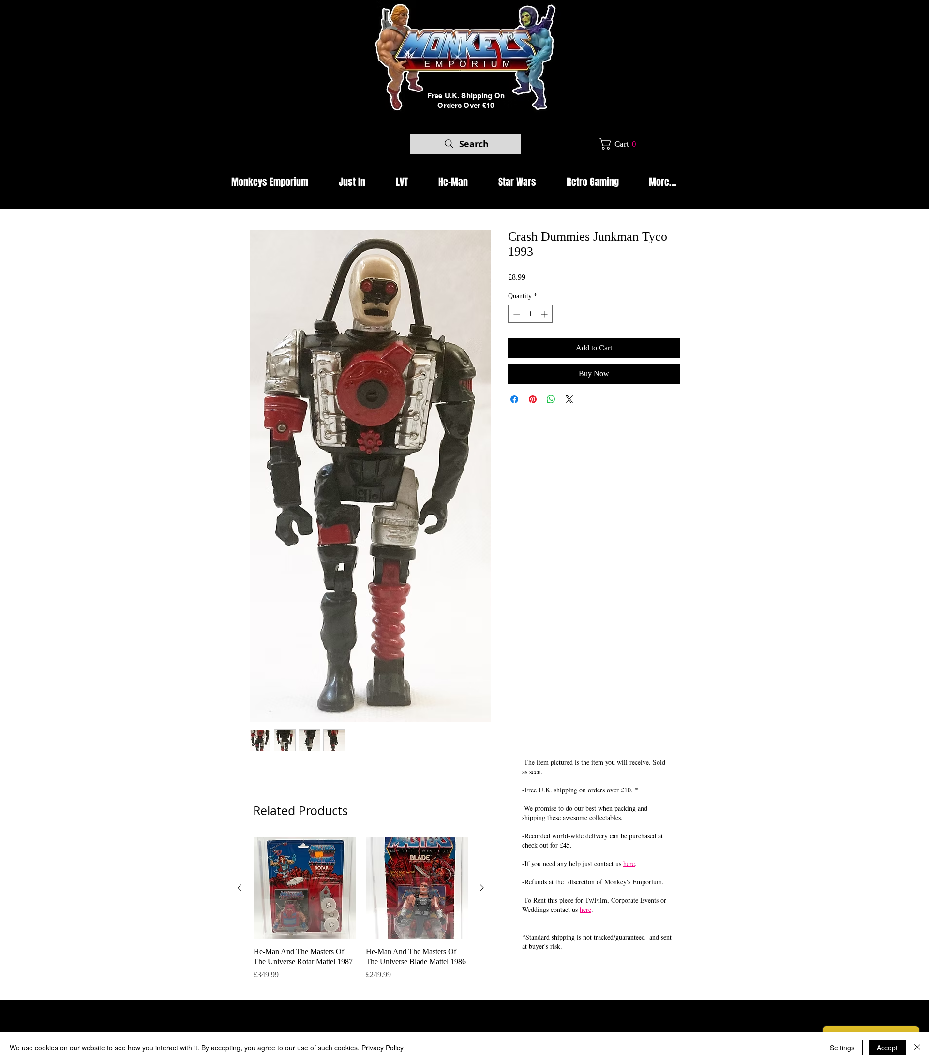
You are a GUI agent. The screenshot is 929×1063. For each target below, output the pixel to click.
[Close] (917, 1047)
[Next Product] (482, 888)
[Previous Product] (239, 888)
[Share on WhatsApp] (551, 399)
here (629, 863)
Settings (842, 1047)
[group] (361, 913)
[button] (621, 144)
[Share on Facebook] (514, 399)
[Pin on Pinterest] (533, 399)
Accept (887, 1047)
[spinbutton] (530, 313)
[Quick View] (305, 888)
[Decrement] (515, 313)
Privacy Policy (382, 1047)
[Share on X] (569, 399)
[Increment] (545, 313)
